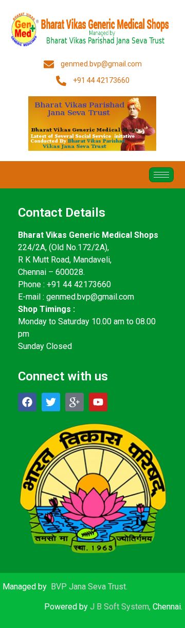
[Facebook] (27, 402)
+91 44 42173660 (79, 284)
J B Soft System (119, 607)
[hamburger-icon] (161, 174)
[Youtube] (98, 402)
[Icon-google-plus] (74, 402)
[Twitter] (51, 402)
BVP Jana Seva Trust (88, 586)
